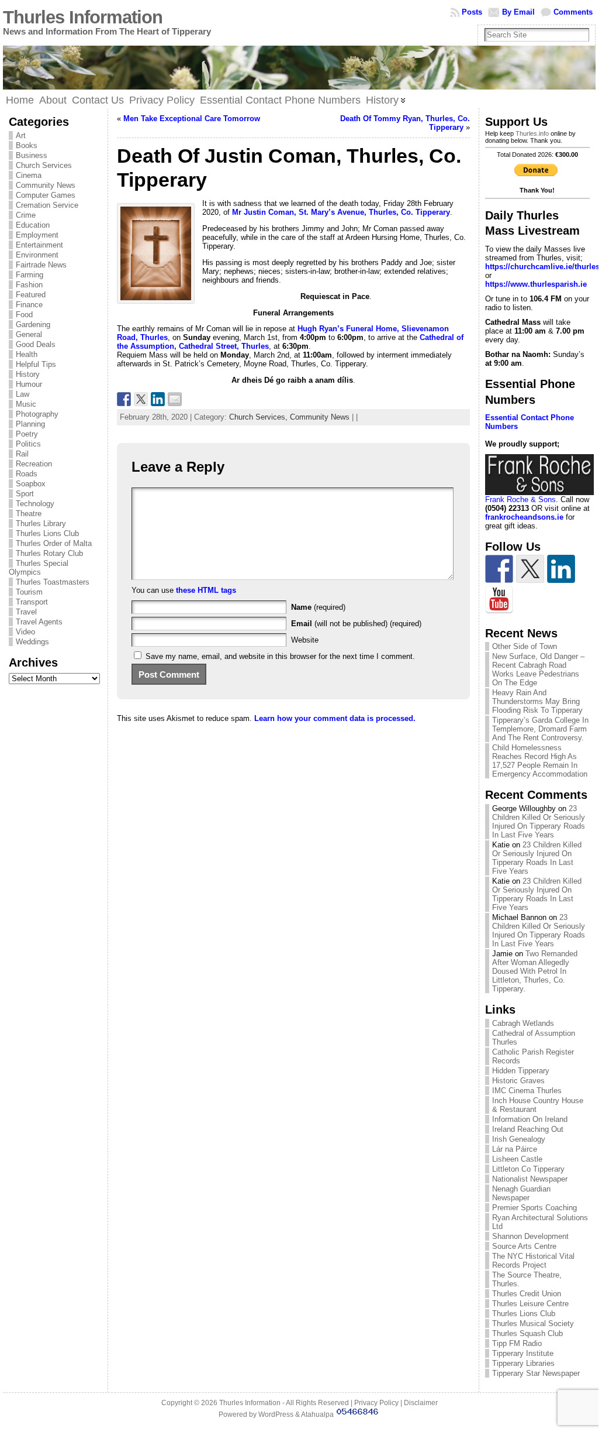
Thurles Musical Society (533, 1323)
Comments (573, 12)
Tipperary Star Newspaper (536, 1373)
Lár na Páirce (514, 1149)
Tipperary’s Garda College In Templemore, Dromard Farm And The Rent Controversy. (540, 729)
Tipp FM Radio (517, 1343)
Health (26, 354)
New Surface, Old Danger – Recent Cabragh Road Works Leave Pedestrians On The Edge (538, 669)
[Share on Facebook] (124, 399)
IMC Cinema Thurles (527, 1090)
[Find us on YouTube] (499, 600)
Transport (32, 602)
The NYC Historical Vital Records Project (533, 1260)
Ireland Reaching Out (527, 1129)
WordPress (275, 1414)
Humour (29, 384)
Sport (25, 493)
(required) (318, 607)
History (28, 374)
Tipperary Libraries (523, 1363)
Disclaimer (421, 1403)
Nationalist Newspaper (530, 1179)
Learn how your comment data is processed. (335, 718)
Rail (22, 453)
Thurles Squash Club (527, 1333)
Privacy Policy (376, 1403)
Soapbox (31, 483)
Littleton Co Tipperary (528, 1169)
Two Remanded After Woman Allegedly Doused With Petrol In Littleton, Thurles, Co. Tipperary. (534, 971)
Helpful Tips (36, 364)
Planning (30, 424)
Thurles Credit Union (526, 1293)
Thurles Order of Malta (54, 543)
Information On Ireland (530, 1119)
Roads (26, 473)
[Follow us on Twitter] (530, 569)
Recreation (34, 463)
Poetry (27, 434)
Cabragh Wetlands (523, 1023)
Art (21, 135)
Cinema (28, 175)
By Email (518, 12)
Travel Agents (39, 621)
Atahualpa (317, 1414)
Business (31, 155)
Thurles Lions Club (47, 533)
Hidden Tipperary (520, 1070)
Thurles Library (41, 523)
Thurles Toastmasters (52, 582)
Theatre (28, 513)
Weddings (32, 641)
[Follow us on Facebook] (499, 569)
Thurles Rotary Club (49, 553)
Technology (35, 503)
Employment (37, 235)
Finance (29, 304)
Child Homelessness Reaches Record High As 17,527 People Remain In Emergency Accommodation (539, 760)
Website (305, 640)
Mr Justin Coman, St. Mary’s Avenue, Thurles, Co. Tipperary (341, 212)
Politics (28, 444)
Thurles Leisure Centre (530, 1303)
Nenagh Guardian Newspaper (521, 1193)
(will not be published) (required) (356, 623)
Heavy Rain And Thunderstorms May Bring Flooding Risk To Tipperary (537, 701)
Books (26, 145)
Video (25, 631)
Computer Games (45, 195)
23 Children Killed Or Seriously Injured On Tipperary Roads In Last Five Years (538, 821)
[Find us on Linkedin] (561, 569)
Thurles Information (82, 17)
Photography (37, 414)
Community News (45, 185)
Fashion (29, 284)
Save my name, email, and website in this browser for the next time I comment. (280, 656)
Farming (29, 274)
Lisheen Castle (517, 1159)
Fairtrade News (41, 264)
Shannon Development (530, 1236)
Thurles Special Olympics (38, 567)
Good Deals (36, 344)
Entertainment (39, 245)
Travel (26, 611)
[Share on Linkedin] (158, 399)
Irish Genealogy (518, 1139)
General (29, 334)
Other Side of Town (524, 646)
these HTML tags (206, 590)
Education (33, 225)
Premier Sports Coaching (534, 1207)
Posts (472, 12)
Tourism (29, 592)
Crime (26, 215)
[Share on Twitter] (141, 399)
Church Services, (259, 417)
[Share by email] (175, 399)
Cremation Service (47, 205)
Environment (37, 254)
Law (22, 394)
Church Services (44, 165)
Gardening (33, 324)
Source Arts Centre (524, 1246)
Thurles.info (532, 133)
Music (26, 404)
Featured (31, 294)
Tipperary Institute (522, 1353)
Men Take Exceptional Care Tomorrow (191, 118)
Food (24, 314)
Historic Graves (518, 1080)
